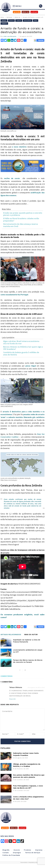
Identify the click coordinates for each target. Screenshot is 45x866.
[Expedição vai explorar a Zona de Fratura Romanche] (6, 642)
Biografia (6, 850)
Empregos (17, 852)
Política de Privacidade (11, 855)
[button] (40, 6)
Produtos (27, 850)
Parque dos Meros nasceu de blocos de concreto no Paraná (27, 661)
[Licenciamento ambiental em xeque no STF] (6, 653)
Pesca (35, 20)
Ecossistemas (27, 20)
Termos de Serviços (32, 852)
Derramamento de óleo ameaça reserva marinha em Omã (20, 225)
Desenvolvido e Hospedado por (29, 862)
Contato (6, 852)
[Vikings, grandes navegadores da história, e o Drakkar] (6, 767)
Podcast (34, 12)
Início (2, 17)
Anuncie (17, 850)
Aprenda (17, 12)
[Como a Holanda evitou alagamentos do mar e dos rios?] (6, 799)
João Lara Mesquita (9, 36)
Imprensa (38, 850)
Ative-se (25, 12)
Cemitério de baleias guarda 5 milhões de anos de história (21, 353)
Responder (12, 699)
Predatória (4, 23)
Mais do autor (31, 635)
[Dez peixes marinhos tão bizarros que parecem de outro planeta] (6, 777)
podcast (22, 828)
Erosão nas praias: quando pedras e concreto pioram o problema (22, 214)
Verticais (9, 17)
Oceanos (18, 20)
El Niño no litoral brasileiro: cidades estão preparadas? (21, 219)
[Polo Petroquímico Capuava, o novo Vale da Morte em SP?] (6, 788)
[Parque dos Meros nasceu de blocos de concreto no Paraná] (6, 663)
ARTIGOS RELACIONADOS (11, 635)
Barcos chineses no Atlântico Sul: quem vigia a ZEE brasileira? (23, 348)
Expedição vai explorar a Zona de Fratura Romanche (26, 641)
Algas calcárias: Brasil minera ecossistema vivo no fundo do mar (21, 342)
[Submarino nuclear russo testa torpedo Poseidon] (6, 756)
